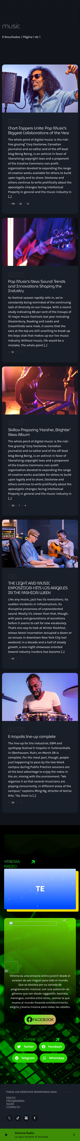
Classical (15, 121)
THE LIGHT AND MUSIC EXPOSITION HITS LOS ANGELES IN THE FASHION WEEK (38, 588)
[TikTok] (18, 1118)
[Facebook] (34, 1118)
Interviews (16, 729)
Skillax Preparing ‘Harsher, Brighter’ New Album (39, 432)
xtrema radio (64, 1092)
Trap (12, 576)
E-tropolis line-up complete (32, 737)
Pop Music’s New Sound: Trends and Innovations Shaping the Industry (36, 286)
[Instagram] (26, 1118)
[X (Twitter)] (9, 1118)
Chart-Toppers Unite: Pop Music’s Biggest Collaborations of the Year (38, 130)
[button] (25, 1046)
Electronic (16, 274)
